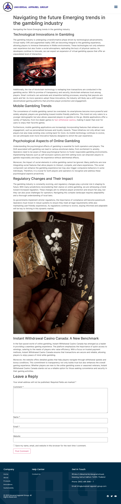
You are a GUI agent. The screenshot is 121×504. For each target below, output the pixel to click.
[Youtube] (115, 496)
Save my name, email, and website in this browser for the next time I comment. (50, 446)
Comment (18, 387)
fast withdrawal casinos (65, 120)
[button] (116, 6)
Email (16, 426)
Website (16, 436)
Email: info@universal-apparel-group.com (89, 486)
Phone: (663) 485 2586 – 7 (83, 482)
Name (16, 417)
